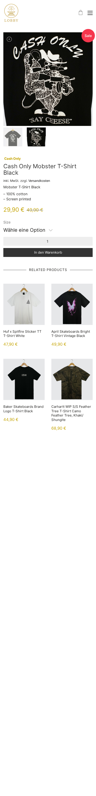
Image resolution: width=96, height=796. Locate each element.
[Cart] (80, 13)
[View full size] (9, 39)
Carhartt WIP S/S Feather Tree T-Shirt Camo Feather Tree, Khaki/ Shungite (71, 413)
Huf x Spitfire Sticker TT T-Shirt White (22, 333)
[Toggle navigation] (90, 13)
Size (6, 222)
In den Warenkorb (48, 252)
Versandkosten (39, 181)
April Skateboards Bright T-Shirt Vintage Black (70, 333)
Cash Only (12, 158)
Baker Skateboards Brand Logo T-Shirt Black (23, 408)
